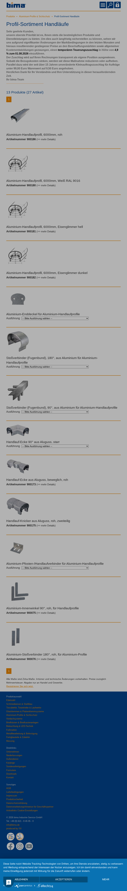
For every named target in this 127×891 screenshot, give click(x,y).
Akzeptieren (63, 879)
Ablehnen (21, 879)
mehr (105, 879)
